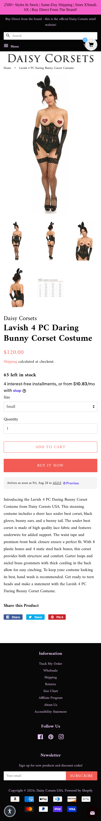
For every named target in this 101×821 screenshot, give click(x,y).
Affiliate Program (51, 698)
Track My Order (50, 664)
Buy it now (50, 465)
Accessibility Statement (51, 712)
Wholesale (50, 671)
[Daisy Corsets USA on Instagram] (61, 738)
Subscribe (81, 776)
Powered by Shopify (79, 791)
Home (7, 68)
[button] (10, 811)
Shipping (10, 361)
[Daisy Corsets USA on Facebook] (40, 738)
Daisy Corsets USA (50, 791)
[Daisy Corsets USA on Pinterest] (50, 738)
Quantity (11, 419)
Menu (14, 47)
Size (7, 397)
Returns (50, 684)
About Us (50, 705)
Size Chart (50, 691)
